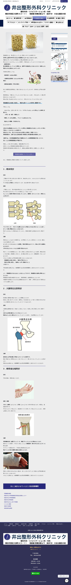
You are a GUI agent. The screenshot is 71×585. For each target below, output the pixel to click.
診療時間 (51, 18)
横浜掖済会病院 (8, 508)
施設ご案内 (61, 18)
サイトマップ (47, 1)
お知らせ (41, 1)
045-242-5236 (56, 1)
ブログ (26, 26)
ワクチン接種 (48, 22)
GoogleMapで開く (55, 72)
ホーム (10, 18)
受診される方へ (38, 22)
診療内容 (18, 18)
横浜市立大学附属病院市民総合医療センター (15, 495)
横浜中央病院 (7, 506)
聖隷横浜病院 (7, 493)
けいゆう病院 (7, 504)
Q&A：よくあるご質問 (37, 26)
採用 (47, 26)
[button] (24, 154)
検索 (54, 38)
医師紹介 (29, 18)
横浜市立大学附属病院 (9, 497)
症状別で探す (39, 18)
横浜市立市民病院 (8, 499)
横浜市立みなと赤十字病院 (11, 502)
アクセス (65, 1)
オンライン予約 (23, 22)
